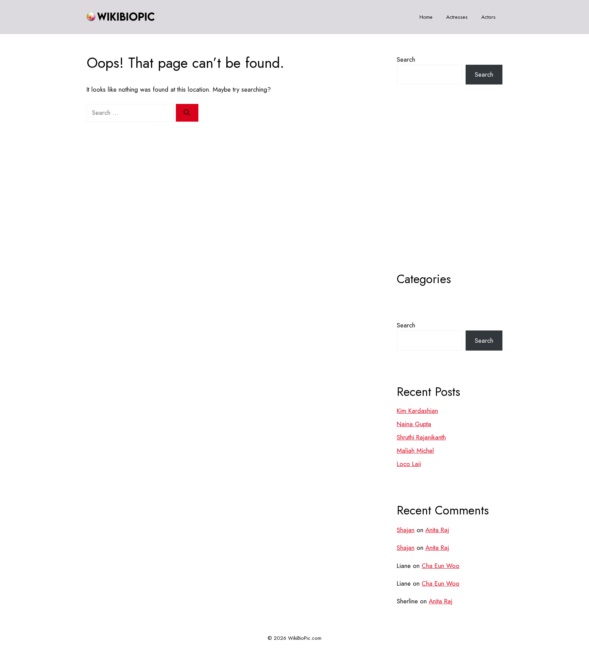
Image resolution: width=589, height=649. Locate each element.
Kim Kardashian (417, 410)
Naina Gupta (414, 424)
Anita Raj (437, 530)
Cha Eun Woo (440, 565)
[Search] (187, 113)
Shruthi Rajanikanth (421, 437)
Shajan (405, 530)
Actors (488, 17)
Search (406, 59)
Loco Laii (409, 463)
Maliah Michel (415, 450)
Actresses (457, 17)
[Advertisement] (449, 195)
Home (426, 17)
